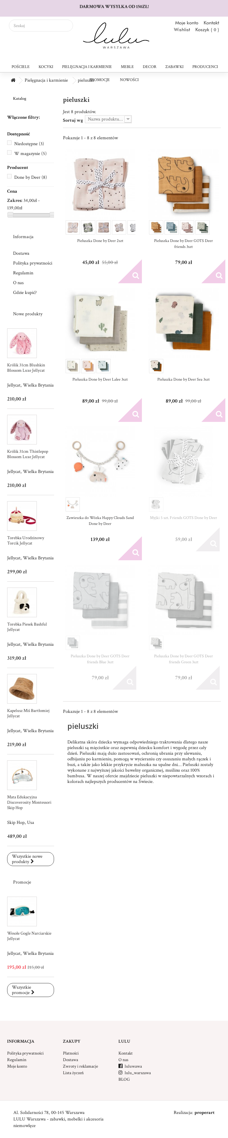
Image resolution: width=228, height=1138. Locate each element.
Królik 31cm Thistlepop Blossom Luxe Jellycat (27, 454)
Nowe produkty (27, 314)
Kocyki (46, 66)
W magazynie (30, 154)
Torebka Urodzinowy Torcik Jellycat (25, 540)
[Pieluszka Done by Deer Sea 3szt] (183, 323)
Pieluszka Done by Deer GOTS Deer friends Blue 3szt (100, 659)
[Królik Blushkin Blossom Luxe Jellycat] (22, 343)
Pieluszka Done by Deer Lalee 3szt (100, 379)
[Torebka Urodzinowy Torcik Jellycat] (22, 516)
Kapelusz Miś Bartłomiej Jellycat (28, 713)
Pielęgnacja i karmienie (87, 66)
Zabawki (174, 66)
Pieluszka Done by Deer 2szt (100, 240)
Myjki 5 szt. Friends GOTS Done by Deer (183, 517)
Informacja (23, 237)
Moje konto (186, 23)
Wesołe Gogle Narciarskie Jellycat (29, 935)
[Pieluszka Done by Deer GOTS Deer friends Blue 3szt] (100, 600)
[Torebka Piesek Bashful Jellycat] (22, 602)
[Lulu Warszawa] (114, 35)
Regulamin (23, 273)
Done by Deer (30, 177)
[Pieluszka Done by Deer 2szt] (100, 184)
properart (204, 1112)
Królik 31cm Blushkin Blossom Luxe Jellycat (26, 367)
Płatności (71, 1053)
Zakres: (14, 200)
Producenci (205, 66)
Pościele (21, 66)
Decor (149, 66)
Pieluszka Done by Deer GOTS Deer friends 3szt (183, 243)
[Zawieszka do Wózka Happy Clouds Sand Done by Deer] (100, 461)
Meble (127, 66)
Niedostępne (29, 144)
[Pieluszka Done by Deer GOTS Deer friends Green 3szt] (183, 600)
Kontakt (211, 23)
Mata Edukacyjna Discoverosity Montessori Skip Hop (29, 802)
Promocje (99, 80)
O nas (18, 283)
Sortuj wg (73, 120)
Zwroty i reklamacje (80, 1066)
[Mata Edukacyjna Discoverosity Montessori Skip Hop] (22, 775)
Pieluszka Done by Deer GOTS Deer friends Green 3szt (183, 659)
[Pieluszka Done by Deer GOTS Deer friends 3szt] (183, 184)
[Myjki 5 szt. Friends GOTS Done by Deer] (183, 461)
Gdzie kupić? (25, 292)
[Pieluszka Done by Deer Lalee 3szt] (100, 323)
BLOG (124, 1079)
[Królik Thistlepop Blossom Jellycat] (22, 429)
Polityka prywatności (32, 263)
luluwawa (130, 1066)
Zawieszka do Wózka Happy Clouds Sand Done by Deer (100, 520)
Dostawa (21, 253)
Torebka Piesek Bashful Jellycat (27, 626)
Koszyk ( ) (207, 29)
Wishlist (182, 29)
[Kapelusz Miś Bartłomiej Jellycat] (22, 689)
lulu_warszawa (134, 1073)
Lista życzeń (73, 1073)
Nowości (129, 80)
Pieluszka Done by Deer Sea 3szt (183, 379)
